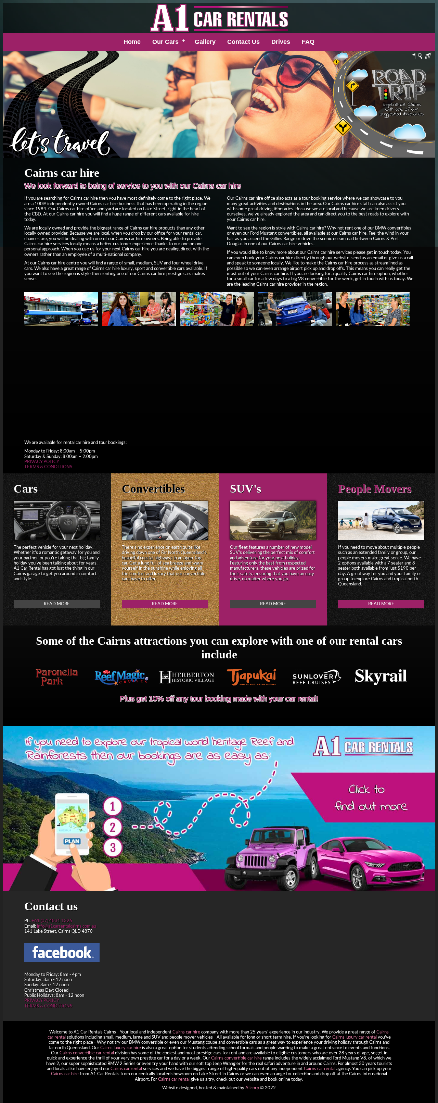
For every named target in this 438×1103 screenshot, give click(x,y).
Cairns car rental (126, 1069)
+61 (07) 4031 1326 (51, 921)
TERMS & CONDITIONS (48, 467)
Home (132, 41)
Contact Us (243, 41)
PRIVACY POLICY (41, 462)
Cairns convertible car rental (87, 1053)
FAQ (308, 41)
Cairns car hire (186, 1032)
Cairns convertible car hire (236, 1058)
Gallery (205, 41)
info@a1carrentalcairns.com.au (66, 926)
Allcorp (252, 1088)
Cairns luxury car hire (120, 1048)
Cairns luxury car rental (354, 1037)
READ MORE (57, 604)
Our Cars (165, 41)
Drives (280, 41)
